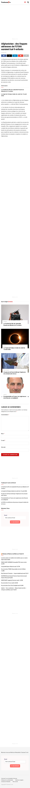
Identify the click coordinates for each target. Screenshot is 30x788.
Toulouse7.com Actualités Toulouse (9, 778)
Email (5, 515)
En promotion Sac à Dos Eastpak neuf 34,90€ (12, 585)
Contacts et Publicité (5, 781)
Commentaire (5, 414)
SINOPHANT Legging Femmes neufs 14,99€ (12, 580)
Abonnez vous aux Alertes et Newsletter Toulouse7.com (14, 752)
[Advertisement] (15, 21)
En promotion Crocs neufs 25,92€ (9, 583)
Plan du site (15, 781)
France (5, 394)
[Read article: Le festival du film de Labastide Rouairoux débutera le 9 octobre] (15, 314)
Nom (3, 433)
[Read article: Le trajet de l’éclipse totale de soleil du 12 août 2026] (15, 338)
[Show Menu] (25, 2)
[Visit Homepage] (6, 2)
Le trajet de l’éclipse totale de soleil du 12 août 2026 (14, 491)
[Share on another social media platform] (26, 55)
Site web (3, 447)
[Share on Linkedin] (15, 55)
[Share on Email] (20, 55)
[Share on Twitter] (9, 55)
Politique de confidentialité (7, 780)
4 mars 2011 (4, 52)
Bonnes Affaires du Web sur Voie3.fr (13, 554)
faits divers (6, 370)
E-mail (3, 440)
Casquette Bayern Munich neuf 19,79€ (10, 566)
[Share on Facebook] (3, 55)
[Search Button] (28, 2)
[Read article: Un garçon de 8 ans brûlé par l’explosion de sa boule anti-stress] (15, 363)
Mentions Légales (19, 780)
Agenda (5, 321)
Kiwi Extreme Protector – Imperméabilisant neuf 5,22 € (14, 573)
